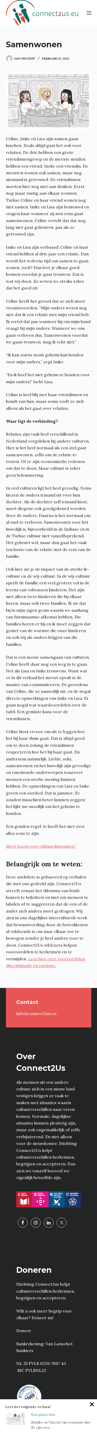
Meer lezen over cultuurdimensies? (41, 846)
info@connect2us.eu (36, 1013)
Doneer (23, 1330)
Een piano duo (43, 1414)
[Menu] (89, 13)
